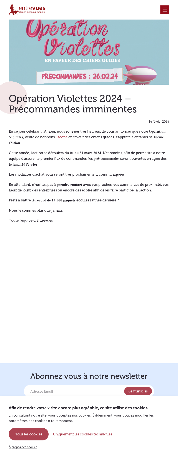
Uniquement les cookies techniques (82, 434)
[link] (62, 137)
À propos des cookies (23, 447)
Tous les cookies (28, 434)
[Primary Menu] (164, 9)
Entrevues (27, 9)
